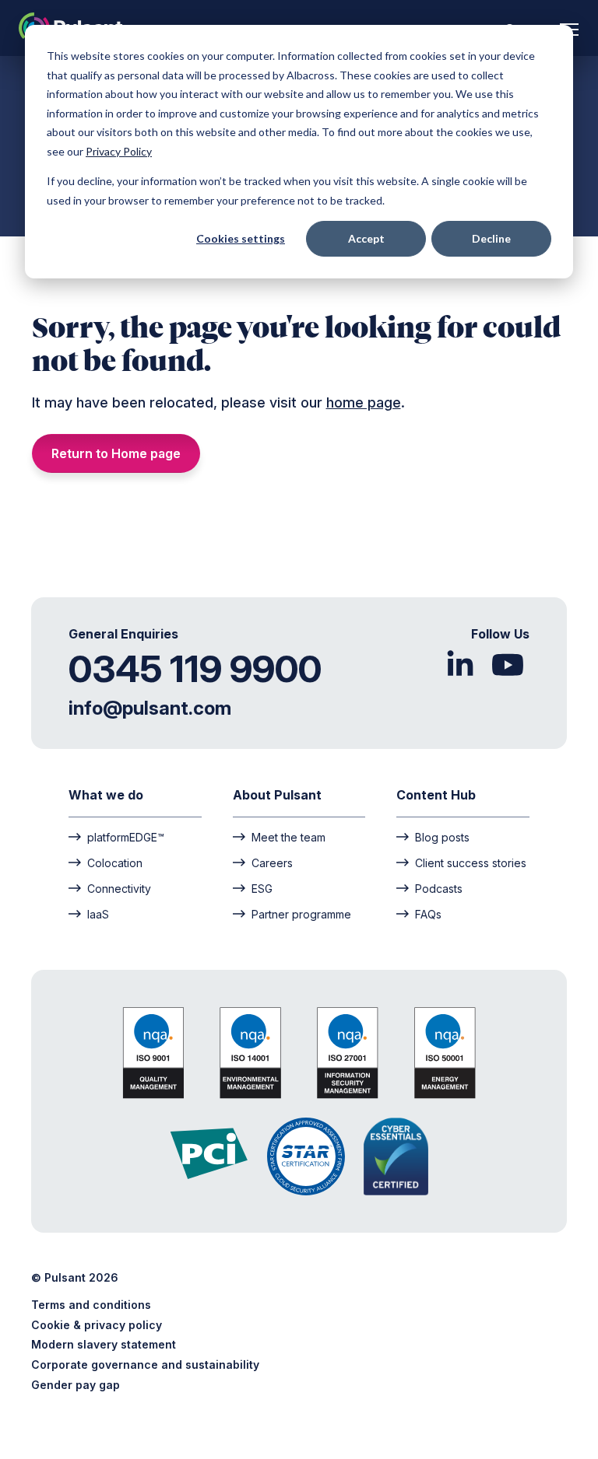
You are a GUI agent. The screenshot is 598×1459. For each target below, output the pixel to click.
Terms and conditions (91, 1304)
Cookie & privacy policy (96, 1324)
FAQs (428, 914)
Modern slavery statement (103, 1344)
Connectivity (119, 888)
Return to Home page (116, 453)
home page (363, 402)
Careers (272, 862)
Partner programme (301, 914)
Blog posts (442, 837)
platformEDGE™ (125, 837)
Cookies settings (240, 238)
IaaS (98, 914)
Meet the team (288, 837)
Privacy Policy (119, 151)
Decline (491, 238)
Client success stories (470, 862)
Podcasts (439, 888)
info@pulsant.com (150, 708)
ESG (262, 888)
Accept (366, 238)
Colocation (114, 862)
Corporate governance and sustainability (145, 1364)
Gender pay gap (75, 1384)
